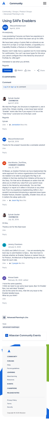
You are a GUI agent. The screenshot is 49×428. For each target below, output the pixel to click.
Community (16, 3)
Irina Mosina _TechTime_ (17, 162)
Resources (10, 380)
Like (4, 125)
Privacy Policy (12, 400)
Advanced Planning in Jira (14, 14)
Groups (15, 12)
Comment (7, 70)
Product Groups (26, 12)
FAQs (9, 365)
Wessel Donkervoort (18, 26)
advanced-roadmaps (11, 327)
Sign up (13, 87)
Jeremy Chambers (15, 244)
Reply (4, 129)
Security (10, 407)
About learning (12, 376)
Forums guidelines (13, 368)
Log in (5, 87)
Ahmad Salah (13, 277)
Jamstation (16, 125)
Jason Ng (15, 200)
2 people (15, 263)
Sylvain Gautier (14, 98)
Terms (9, 403)
